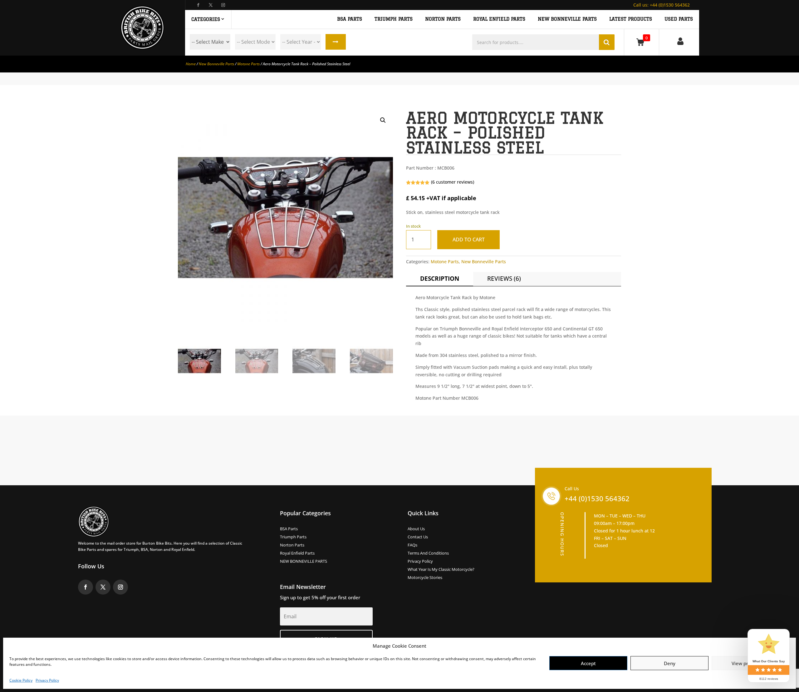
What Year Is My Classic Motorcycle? (441, 569)
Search (336, 42)
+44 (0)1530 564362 (661, 5)
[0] (641, 42)
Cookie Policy (20, 680)
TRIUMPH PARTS (394, 19)
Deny (669, 663)
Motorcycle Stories (425, 577)
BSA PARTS (349, 19)
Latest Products (630, 19)
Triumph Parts (293, 537)
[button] (383, 120)
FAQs (412, 545)
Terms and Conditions (428, 553)
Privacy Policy (47, 680)
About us (416, 528)
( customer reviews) (452, 182)
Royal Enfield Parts (297, 553)
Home (191, 64)
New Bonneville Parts (216, 64)
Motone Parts (248, 64)
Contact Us (418, 537)
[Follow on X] (211, 5)
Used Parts (678, 19)
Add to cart (469, 239)
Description (439, 278)
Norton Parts (292, 545)
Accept (588, 663)
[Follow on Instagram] (223, 5)
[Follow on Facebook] (198, 5)
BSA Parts (289, 528)
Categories (205, 19)
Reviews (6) (504, 278)
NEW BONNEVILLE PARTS (567, 19)
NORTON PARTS (443, 19)
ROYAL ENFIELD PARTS (499, 19)
